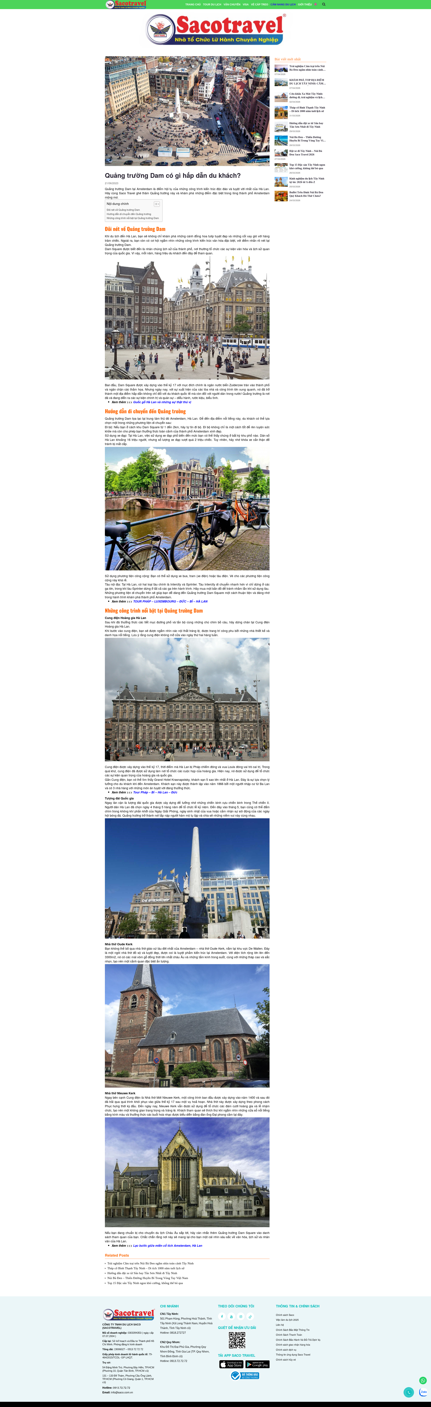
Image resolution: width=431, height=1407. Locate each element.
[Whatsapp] (423, 1380)
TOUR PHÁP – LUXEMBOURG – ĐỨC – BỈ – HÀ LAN (170, 601)
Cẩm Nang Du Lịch (283, 4)
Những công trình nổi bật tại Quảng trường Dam (133, 218)
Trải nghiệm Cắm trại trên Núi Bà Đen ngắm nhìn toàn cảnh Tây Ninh (150, 1263)
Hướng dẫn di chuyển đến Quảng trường (129, 214)
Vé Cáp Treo (259, 4)
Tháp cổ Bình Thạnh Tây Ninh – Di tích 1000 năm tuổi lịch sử (145, 1268)
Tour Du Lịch (212, 4)
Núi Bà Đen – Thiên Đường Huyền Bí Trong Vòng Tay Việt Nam (147, 1278)
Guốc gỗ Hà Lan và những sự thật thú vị (162, 402)
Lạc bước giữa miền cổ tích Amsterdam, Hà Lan (167, 1245)
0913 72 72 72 (135, 1349)
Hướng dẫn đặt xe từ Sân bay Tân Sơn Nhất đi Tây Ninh (142, 1273)
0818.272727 (178, 1332)
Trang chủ (193, 4)
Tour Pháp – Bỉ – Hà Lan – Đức (155, 792)
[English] (315, 4)
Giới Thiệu (305, 4)
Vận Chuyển (232, 4)
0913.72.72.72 (121, 1388)
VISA (246, 4)
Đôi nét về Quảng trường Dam (123, 209)
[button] (155, 204)
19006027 (119, 1349)
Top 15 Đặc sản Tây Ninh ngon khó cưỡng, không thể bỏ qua (145, 1283)
